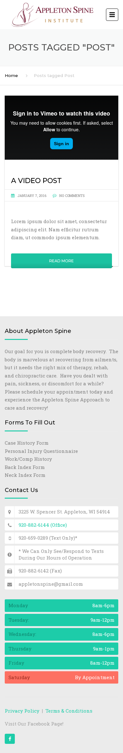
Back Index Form (25, 467)
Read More (61, 260)
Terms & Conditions (68, 711)
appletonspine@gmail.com (51, 584)
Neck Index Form (25, 475)
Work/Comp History (28, 459)
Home (11, 75)
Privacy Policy (22, 711)
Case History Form (27, 443)
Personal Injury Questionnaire (41, 451)
